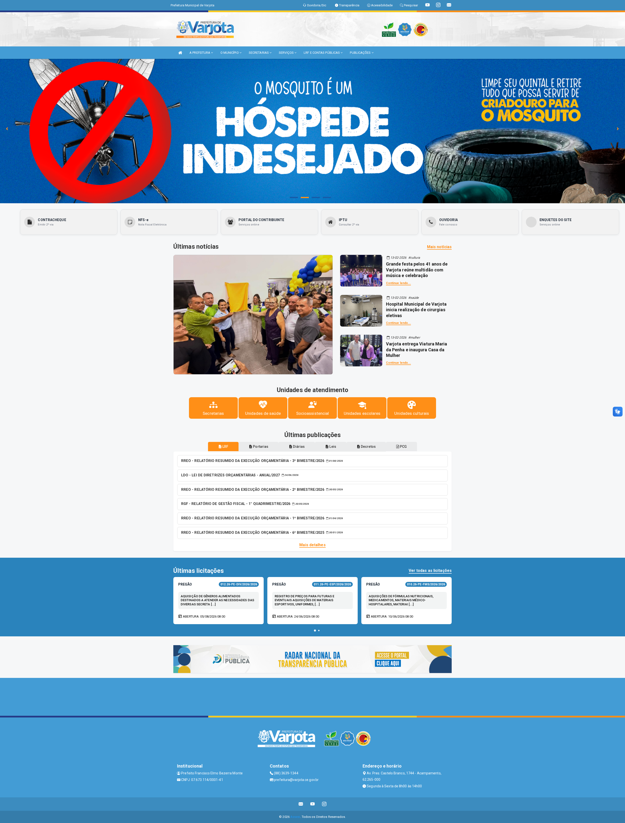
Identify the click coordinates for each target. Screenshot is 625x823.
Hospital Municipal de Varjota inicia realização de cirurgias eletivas (416, 309)
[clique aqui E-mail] (301, 804)
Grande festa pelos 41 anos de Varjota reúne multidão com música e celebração (417, 269)
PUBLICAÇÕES (360, 52)
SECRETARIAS (259, 52)
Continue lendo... (398, 283)
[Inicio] (180, 52)
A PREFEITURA (200, 52)
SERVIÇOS (286, 52)
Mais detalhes (312, 545)
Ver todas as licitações (430, 570)
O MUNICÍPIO (230, 52)
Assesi (295, 817)
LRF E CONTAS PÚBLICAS (322, 52)
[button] (315, 630)
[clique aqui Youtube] (312, 804)
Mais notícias (439, 247)
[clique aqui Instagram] (324, 804)
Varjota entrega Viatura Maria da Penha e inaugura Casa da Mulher (416, 349)
